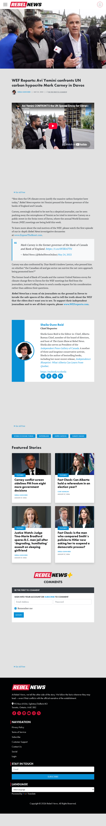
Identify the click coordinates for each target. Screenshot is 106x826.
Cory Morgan (63, 492)
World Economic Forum (23, 436)
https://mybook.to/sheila (53, 371)
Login (14, 756)
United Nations (60, 436)
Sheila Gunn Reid (24, 92)
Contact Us (17, 746)
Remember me (25, 608)
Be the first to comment (57, 92)
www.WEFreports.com (76, 304)
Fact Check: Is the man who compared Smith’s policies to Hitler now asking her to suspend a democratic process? (74, 540)
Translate (32, 793)
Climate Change (78, 436)
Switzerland (44, 436)
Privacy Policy (18, 727)
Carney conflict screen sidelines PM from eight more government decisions (30, 485)
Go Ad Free (20, 192)
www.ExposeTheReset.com (28, 235)
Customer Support (20, 741)
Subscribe (16, 737)
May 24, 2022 (65, 254)
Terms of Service (19, 732)
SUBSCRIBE (49, 597)
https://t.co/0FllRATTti (59, 248)
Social (14, 751)
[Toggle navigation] (5, 4)
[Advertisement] (53, 172)
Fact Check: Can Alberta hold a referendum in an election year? (74, 483)
